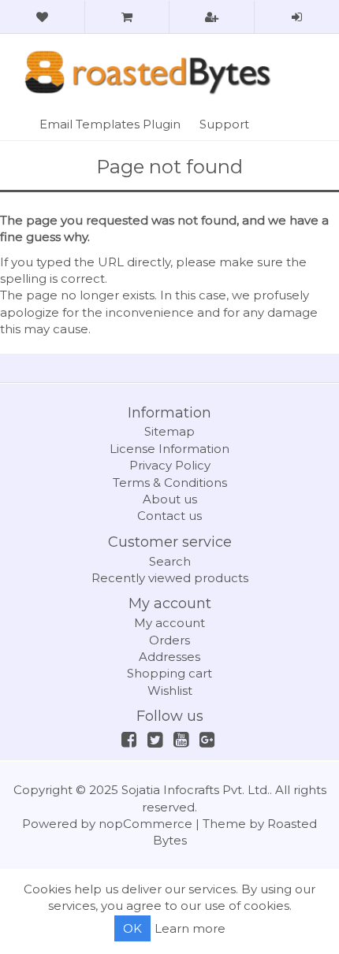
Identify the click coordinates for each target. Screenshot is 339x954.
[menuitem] (110, 124)
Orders (169, 640)
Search (170, 561)
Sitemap (169, 431)
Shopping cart (169, 673)
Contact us (169, 515)
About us (170, 499)
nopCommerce (145, 823)
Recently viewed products (169, 577)
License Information (169, 448)
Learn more (190, 928)
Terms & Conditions (170, 482)
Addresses (169, 656)
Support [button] (224, 124)
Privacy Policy (169, 465)
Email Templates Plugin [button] (110, 124)
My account (169, 622)
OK (132, 928)
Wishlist (169, 690)
